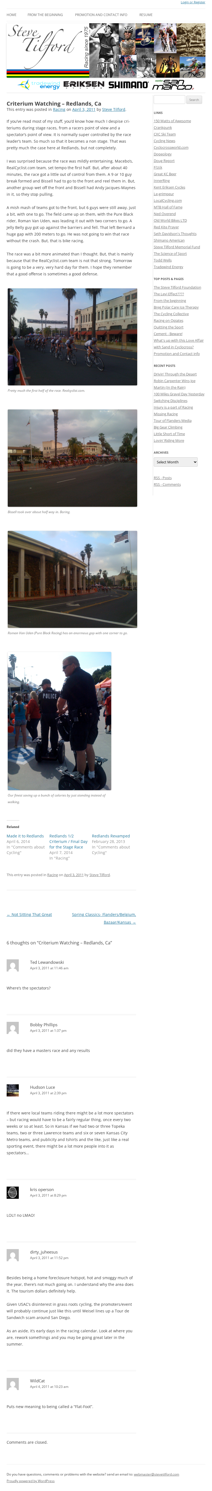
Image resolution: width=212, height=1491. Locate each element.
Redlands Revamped (111, 836)
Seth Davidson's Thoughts (175, 233)
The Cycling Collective (171, 313)
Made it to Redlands (25, 836)
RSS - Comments (167, 484)
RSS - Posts (163, 477)
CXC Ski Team (165, 134)
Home (12, 14)
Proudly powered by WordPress (31, 1481)
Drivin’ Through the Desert (175, 374)
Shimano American (169, 240)
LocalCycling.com (168, 200)
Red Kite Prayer (166, 226)
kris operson (42, 1189)
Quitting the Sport (169, 327)
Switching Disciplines (170, 400)
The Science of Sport (170, 253)
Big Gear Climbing (168, 427)
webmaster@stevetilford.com (156, 1474)
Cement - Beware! (168, 333)
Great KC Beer (165, 173)
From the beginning (45, 14)
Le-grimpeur (164, 193)
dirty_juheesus (44, 1252)
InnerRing (162, 180)
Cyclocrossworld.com (171, 147)
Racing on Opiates (168, 320)
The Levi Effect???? (169, 293)
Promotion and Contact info (101, 14)
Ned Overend (165, 213)
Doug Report (164, 160)
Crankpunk (163, 127)
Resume (146, 14)
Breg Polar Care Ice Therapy (176, 307)
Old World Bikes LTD (170, 220)
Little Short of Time (169, 433)
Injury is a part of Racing (173, 407)
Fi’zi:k (158, 167)
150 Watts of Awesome (172, 120)
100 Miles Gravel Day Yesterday (179, 393)
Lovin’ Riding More (169, 440)
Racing (59, 109)
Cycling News (164, 140)
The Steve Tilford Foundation (177, 287)
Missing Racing (166, 413)
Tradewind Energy (168, 266)
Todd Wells (163, 260)
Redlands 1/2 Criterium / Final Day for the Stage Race (68, 841)
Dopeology (163, 154)
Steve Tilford (113, 109)
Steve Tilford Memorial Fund (177, 246)
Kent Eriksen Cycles (169, 187)
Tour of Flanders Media (173, 420)
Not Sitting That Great (29, 914)
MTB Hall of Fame (168, 207)
